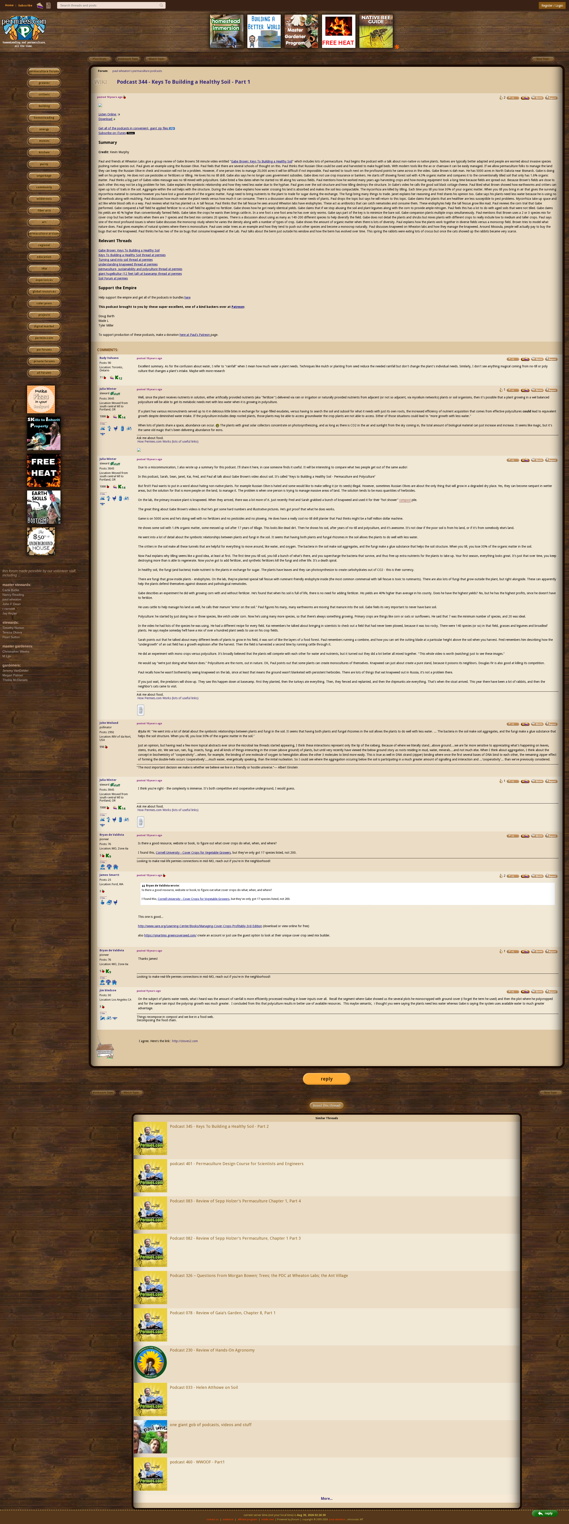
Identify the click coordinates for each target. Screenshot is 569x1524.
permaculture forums (44, 71)
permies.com (44, 338)
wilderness (44, 198)
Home (9, 5)
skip (44, 268)
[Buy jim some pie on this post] (525, 992)
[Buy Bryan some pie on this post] (525, 836)
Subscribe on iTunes (112, 133)
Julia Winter (108, 388)
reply (327, 1079)
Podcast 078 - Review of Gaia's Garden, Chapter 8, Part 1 (223, 1312)
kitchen (44, 152)
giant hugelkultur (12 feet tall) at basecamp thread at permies (140, 273)
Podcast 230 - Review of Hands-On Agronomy (212, 1350)
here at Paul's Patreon (195, 334)
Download (105, 119)
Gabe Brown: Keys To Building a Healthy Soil (261, 161)
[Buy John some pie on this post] (525, 724)
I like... (103, 424)
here (187, 297)
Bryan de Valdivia (112, 834)
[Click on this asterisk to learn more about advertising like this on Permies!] (397, 46)
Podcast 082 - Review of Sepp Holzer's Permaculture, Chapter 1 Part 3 (235, 1238)
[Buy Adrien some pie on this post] (525, 98)
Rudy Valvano (109, 358)
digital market (44, 326)
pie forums (44, 349)
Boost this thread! (327, 1106)
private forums (44, 361)
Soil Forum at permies (113, 278)
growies (44, 83)
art (44, 222)
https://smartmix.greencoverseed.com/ (170, 935)
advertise (228, 1519)
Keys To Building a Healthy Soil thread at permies (132, 255)
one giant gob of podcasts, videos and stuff (211, 1424)
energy (44, 129)
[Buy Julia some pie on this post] (525, 390)
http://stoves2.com (185, 1041)
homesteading (44, 117)
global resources (44, 291)
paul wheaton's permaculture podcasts (137, 71)
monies (44, 141)
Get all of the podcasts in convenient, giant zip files (133, 128)
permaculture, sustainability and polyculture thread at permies (140, 269)
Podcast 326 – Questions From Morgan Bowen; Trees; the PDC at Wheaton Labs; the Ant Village (259, 1275)
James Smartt (109, 875)
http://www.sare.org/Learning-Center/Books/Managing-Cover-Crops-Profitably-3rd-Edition (200, 926)
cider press (44, 303)
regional (44, 245)
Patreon (238, 307)
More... (327, 1498)
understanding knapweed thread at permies (128, 264)
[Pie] (39, 5)
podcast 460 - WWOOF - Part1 (197, 1462)
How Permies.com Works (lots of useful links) (167, 441)
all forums (44, 372)
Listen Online (107, 114)
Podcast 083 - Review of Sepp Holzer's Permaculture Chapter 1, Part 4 (235, 1201)
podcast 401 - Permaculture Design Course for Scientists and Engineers (237, 1163)
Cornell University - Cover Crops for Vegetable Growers (193, 852)
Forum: (103, 71)
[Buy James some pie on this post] (525, 876)
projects (44, 315)
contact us (212, 1519)
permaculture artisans (44, 233)
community (44, 187)
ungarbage (44, 175)
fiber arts (44, 210)
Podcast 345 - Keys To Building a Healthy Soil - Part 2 (219, 1126)
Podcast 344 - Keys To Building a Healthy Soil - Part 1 (183, 82)
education (44, 257)
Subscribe (25, 5)
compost (405, 500)
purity (44, 164)
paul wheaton (337, 1519)
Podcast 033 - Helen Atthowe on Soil (204, 1387)
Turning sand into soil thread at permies (125, 259)
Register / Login (552, 5)
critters (44, 94)
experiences (44, 280)
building (44, 106)
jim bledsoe (108, 990)
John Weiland (109, 722)
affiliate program (247, 1519)
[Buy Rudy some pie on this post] (525, 359)
